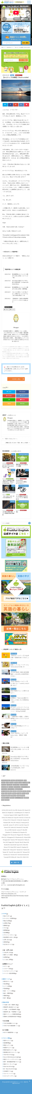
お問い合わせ (7, 939)
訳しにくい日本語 (19, 797)
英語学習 (23, 795)
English (12, 780)
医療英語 (19, 791)
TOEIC (16, 782)
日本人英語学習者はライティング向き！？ (20, 725)
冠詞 (11, 791)
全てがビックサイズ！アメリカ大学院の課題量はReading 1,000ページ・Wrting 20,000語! (20, 708)
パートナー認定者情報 (9, 973)
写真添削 (6, 988)
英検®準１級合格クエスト (10, 1007)
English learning (19, 780)
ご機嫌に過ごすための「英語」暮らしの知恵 (16, 442)
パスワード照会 (8, 968)
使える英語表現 (5, 791)
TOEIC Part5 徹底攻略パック (11, 1025)
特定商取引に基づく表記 (10, 937)
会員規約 (6, 957)
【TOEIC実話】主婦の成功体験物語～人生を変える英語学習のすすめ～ (20, 673)
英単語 (14, 793)
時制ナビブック (8, 1045)
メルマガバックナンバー (10, 971)
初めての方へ (7, 916)
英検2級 (8, 795)
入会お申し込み (8, 952)
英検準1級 (13, 795)
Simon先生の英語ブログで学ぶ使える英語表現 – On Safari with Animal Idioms (20, 282)
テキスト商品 (6, 1038)
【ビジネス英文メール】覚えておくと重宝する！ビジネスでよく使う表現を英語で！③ (20, 293)
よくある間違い (26, 782)
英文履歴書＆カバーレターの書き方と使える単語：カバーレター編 (20, 275)
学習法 (24, 791)
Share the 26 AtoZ (8, 1066)
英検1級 (3, 795)
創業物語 (6, 930)
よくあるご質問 (8, 959)
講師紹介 (6, 925)
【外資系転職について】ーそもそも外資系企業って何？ (20, 768)
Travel (20, 782)
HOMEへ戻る (16, 379)
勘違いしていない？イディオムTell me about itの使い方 (20, 664)
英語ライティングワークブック (12, 1059)
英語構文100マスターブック (11, 1052)
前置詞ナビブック (8, 1047)
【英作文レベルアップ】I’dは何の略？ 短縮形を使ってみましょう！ (20, 656)
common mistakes (6, 780)
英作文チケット (8, 981)
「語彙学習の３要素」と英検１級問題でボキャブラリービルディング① (20, 717)
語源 (3, 800)
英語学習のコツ (9, 269)
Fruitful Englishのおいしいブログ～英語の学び (18, 1081)
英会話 (9, 793)
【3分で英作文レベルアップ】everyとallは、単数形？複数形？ (19, 734)
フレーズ (11, 787)
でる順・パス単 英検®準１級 (11, 1009)
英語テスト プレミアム (9, 1064)
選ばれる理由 (7, 920)
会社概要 (6, 932)
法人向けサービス (8, 944)
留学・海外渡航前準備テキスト (12, 1061)
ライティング (17, 787)
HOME (4, 913)
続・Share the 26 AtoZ (9, 1068)
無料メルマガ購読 (8, 954)
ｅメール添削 (7, 986)
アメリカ (4, 784)
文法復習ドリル (8, 1071)
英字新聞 (19, 793)
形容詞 (28, 791)
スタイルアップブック (9, 1076)
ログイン (6, 966)
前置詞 (14, 791)
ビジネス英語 (5, 787)
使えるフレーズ (18, 789)
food (25, 780)
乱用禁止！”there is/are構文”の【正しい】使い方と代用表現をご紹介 (20, 699)
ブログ (5, 927)
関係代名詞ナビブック (9, 1050)
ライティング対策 (25, 787)
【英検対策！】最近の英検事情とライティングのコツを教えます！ (20, 300)
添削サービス (6, 979)
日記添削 (6, 983)
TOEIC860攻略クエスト (10, 1023)
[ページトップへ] (29, 1081)
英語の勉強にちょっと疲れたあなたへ (20, 690)
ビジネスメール (24, 784)
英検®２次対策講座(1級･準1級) (12, 1016)
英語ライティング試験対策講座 (12, 1014)
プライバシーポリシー (9, 935)
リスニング (4, 789)
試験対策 (26, 797)
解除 (15, 954)
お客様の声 (6, 923)
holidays (7, 309)
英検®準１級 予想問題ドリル (11, 1011)
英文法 (23, 793)
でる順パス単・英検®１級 (10, 1004)
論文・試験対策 (8, 993)
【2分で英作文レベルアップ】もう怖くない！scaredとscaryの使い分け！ (20, 682)
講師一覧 (16, 862)
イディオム (9, 784)
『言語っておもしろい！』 (11, 438)
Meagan (10, 418)
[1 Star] (4, 367)
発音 (6, 793)
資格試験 (7, 800)
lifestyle (13, 309)
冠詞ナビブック (8, 1040)
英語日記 (12, 797)
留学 (3, 793)
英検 (27, 793)
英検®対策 (5, 1002)
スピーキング (16, 784)
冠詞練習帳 (6, 1042)
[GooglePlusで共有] (15, 104)
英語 (18, 795)
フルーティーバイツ (9, 1073)
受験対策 (6, 995)
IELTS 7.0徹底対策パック (10, 1032)
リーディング (11, 789)
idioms (3, 782)
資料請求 (6, 942)
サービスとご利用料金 (9, 918)
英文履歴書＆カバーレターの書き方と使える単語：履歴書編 (20, 288)
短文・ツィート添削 (9, 991)
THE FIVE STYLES (8, 1054)
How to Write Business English (11, 1057)
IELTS (7, 782)
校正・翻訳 (6, 998)
